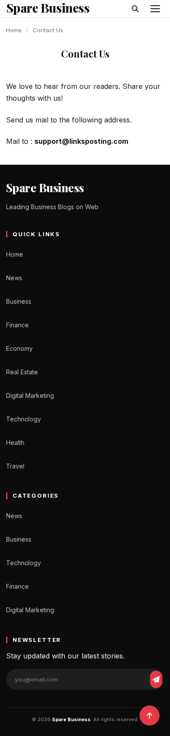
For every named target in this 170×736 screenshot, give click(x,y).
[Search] (135, 8)
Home (14, 30)
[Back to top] (149, 715)
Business (18, 301)
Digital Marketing (30, 395)
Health (15, 442)
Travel (15, 466)
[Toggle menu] (155, 8)
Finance (17, 325)
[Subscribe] (156, 679)
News (14, 278)
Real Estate (22, 372)
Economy (19, 348)
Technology (23, 419)
